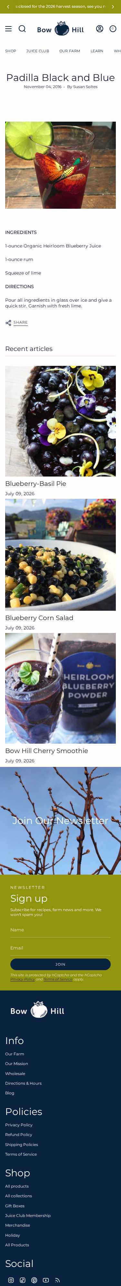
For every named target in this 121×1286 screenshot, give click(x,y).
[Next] (113, 7)
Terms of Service (58, 979)
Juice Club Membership (28, 1215)
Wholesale (15, 1073)
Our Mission (16, 1063)
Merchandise (17, 1225)
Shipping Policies (21, 1144)
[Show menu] (8, 28)
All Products (17, 1244)
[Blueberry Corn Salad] (60, 555)
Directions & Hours (23, 1083)
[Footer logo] (37, 1010)
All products (17, 1186)
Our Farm (14, 1053)
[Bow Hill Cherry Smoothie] (60, 688)
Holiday (12, 1235)
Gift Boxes (15, 1205)
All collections (18, 1195)
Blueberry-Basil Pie (35, 483)
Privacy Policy (22, 979)
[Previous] (8, 7)
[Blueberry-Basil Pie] (60, 421)
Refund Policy (18, 1134)
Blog (9, 1092)
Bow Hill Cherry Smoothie (46, 751)
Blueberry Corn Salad (39, 618)
